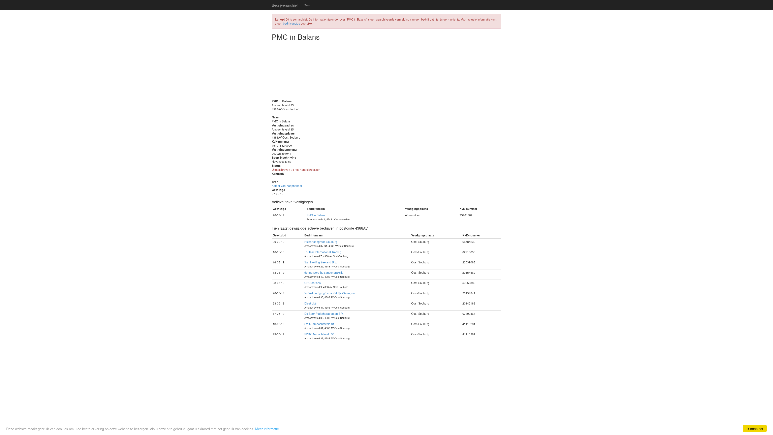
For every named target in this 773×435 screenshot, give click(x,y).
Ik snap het (754, 428)
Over (307, 5)
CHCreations (312, 283)
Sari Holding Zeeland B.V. (320, 262)
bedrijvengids (291, 23)
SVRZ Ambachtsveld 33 (319, 334)
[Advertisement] (386, 71)
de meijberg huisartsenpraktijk (323, 272)
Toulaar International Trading (322, 252)
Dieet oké (310, 303)
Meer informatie (267, 428)
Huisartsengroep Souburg (320, 242)
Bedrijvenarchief (285, 5)
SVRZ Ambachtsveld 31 (319, 324)
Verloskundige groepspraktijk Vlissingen (329, 293)
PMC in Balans (316, 215)
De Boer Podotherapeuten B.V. (324, 314)
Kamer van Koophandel (287, 186)
